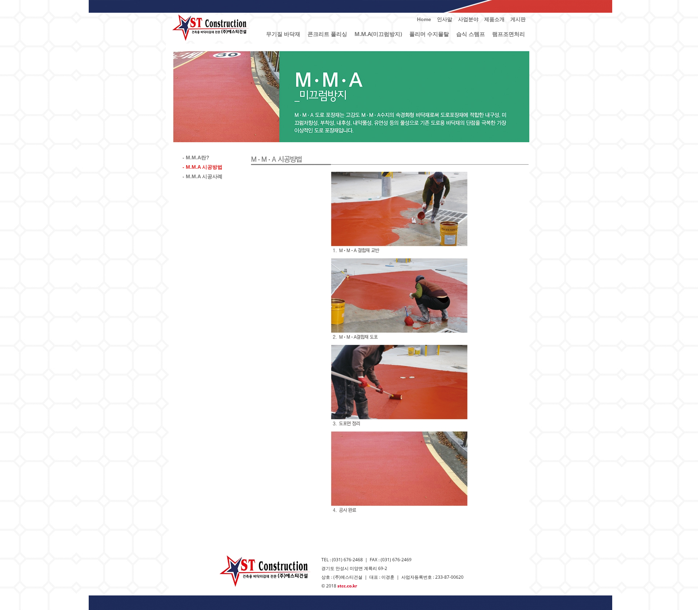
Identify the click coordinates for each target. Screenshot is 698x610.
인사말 (444, 19)
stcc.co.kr (347, 586)
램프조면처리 (508, 33)
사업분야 (468, 19)
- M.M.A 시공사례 (202, 176)
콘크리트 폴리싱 (327, 33)
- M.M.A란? (195, 157)
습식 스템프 (470, 33)
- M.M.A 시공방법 (202, 167)
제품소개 (494, 19)
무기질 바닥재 (283, 33)
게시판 (518, 19)
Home (424, 19)
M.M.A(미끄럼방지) (378, 33)
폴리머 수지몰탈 (429, 33)
